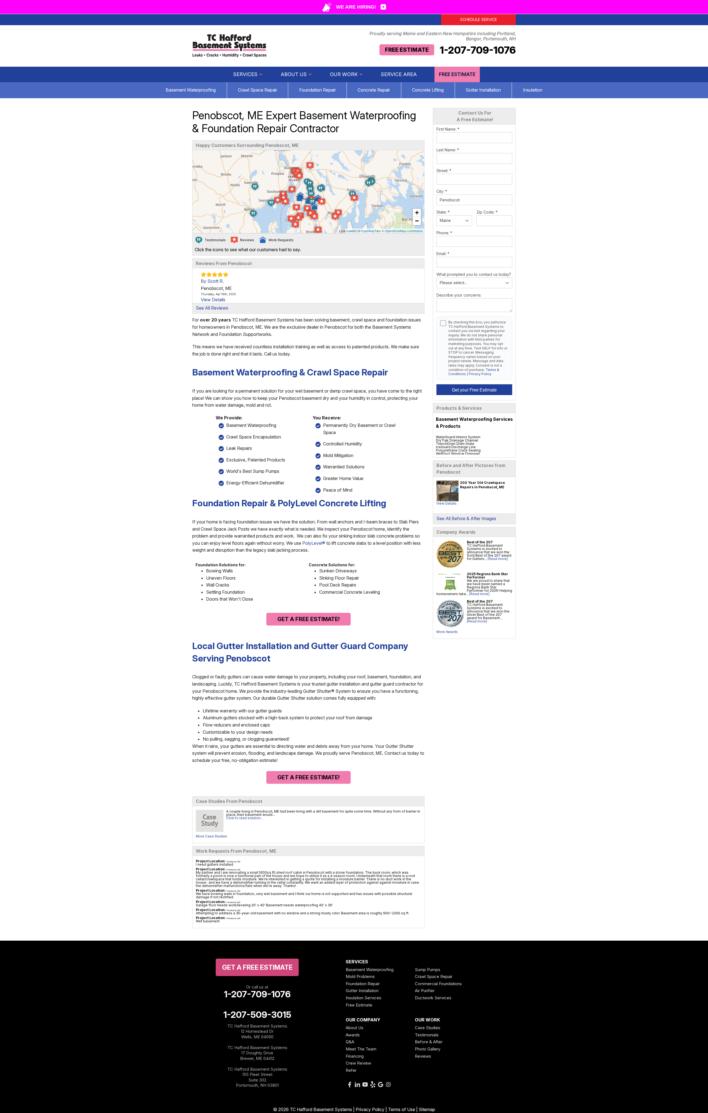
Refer (351, 1070)
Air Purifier (424, 990)
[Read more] (498, 559)
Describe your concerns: (458, 295)
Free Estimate (407, 49)
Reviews (423, 1056)
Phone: (444, 232)
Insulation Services (363, 997)
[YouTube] (365, 1084)
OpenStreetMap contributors (404, 231)
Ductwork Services (433, 997)
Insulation (532, 90)
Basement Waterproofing (191, 90)
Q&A (350, 1041)
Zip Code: (487, 212)
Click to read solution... (244, 818)
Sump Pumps (427, 969)
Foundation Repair (317, 90)
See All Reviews (212, 308)
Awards (353, 1034)
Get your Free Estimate (474, 389)
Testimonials (427, 1034)
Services (245, 74)
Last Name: (447, 149)
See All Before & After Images (466, 518)
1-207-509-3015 (257, 1014)
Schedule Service (478, 19)
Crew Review (358, 1063)
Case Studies (427, 1027)
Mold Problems (360, 976)
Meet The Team (361, 1049)
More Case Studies (211, 836)
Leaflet (351, 231)
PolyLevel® (313, 543)
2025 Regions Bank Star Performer (487, 575)
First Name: (447, 129)
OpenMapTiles (371, 231)
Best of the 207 (480, 542)
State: (443, 212)
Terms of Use (401, 1109)
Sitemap (427, 1109)
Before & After (428, 1041)
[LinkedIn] (357, 1084)
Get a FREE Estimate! (308, 619)
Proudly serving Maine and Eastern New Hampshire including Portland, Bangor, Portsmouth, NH (442, 36)
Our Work (344, 74)
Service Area (399, 74)
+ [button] (417, 212)
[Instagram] (388, 1084)
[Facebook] (349, 1084)
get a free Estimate (257, 967)
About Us (294, 74)
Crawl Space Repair (257, 90)
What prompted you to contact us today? (473, 274)
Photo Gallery (427, 1049)
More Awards (447, 632)
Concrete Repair (374, 90)
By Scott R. (212, 281)
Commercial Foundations (438, 983)
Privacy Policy (480, 374)
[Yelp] (372, 1084)
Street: (443, 170)
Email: (442, 253)
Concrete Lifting (428, 90)
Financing (355, 1056)
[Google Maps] (380, 1084)
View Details (446, 503)
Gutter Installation (483, 90)
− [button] (417, 220)
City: (441, 191)
